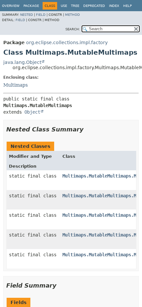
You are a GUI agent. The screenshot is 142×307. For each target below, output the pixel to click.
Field (41, 14)
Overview (10, 6)
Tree (75, 6)
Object (32, 112)
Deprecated (94, 6)
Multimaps (15, 85)
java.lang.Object (22, 62)
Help (127, 6)
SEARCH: (72, 29)
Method (72, 14)
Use (64, 6)
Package (31, 6)
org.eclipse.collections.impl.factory (67, 42)
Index (114, 6)
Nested (26, 14)
